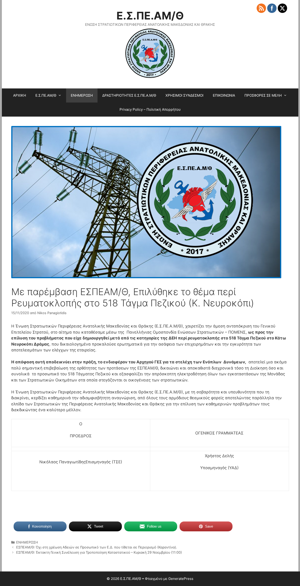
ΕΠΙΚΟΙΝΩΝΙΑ (224, 95)
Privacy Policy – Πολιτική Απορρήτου (150, 109)
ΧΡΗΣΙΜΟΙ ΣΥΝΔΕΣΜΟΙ (184, 95)
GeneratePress (180, 578)
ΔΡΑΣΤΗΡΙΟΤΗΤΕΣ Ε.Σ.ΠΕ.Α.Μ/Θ (129, 95)
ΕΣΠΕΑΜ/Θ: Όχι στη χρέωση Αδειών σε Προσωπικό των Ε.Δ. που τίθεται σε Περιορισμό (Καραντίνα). (96, 547)
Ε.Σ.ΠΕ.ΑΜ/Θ (150, 15)
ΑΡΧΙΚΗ (19, 95)
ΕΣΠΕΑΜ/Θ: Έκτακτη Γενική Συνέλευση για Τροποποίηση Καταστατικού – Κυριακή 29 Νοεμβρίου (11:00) (99, 552)
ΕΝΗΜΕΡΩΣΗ (82, 95)
